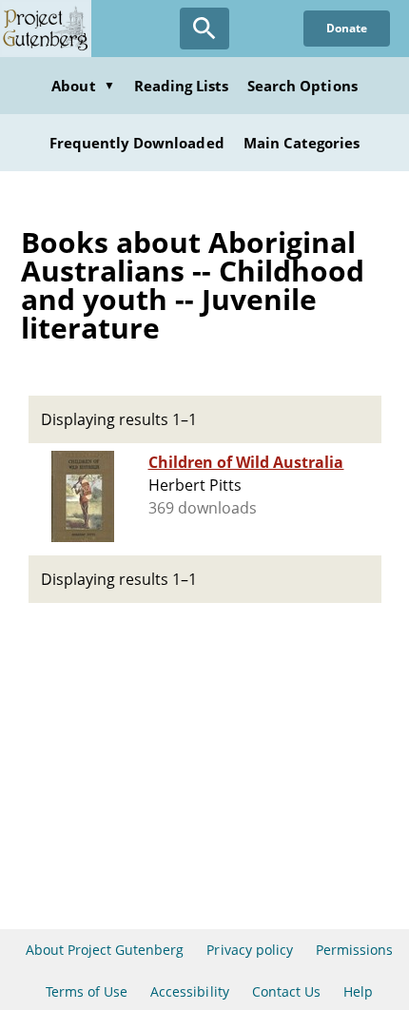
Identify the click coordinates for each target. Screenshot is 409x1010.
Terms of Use (86, 991)
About (82, 85)
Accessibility (189, 991)
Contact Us (286, 991)
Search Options (302, 85)
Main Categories (301, 142)
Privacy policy (249, 950)
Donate (346, 28)
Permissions (354, 950)
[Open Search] (204, 28)
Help (358, 991)
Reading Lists (181, 85)
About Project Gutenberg (105, 950)
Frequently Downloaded (136, 142)
